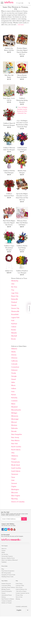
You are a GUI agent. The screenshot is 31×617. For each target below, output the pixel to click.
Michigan (14, 413)
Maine (13, 404)
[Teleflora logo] (9, 3)
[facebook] (3, 530)
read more (21, 24)
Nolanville (14, 299)
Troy (12, 290)
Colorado (14, 364)
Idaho (13, 382)
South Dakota (15, 471)
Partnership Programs (7, 556)
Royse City (14, 296)
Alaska (13, 352)
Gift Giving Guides (6, 573)
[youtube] (14, 530)
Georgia (14, 376)
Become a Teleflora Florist (8, 558)
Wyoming (14, 499)
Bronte (13, 339)
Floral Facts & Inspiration (8, 571)
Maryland (14, 407)
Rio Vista (14, 287)
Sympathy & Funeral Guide (8, 574)
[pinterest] (11, 530)
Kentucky (14, 398)
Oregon (13, 459)
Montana (14, 425)
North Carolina (16, 447)
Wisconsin (14, 492)
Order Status (19, 583)
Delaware (14, 370)
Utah (12, 480)
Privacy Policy (19, 595)
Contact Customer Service (22, 593)
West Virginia (15, 496)
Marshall (14, 336)
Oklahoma (14, 456)
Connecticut (15, 367)
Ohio (12, 453)
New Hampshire (16, 434)
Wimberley (14, 281)
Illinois (13, 385)
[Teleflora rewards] (11, 540)
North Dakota (15, 450)
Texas (13, 477)
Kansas (13, 394)
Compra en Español (7, 601)
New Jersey (15, 437)
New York (14, 443)
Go (24, 519)
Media (3, 552)
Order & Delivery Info (21, 589)
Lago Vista (14, 293)
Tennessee (14, 474)
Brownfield (14, 314)
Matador (14, 333)
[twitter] (5, 530)
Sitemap (18, 599)
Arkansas (14, 358)
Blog (3, 569)
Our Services (5, 554)
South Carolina (16, 468)
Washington (15, 489)
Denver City (15, 308)
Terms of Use (19, 597)
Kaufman (14, 324)
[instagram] (8, 530)
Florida (13, 373)
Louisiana (14, 401)
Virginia (13, 486)
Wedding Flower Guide (7, 576)
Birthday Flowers (6, 589)
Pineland (14, 302)
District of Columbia (17, 502)
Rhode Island (15, 465)
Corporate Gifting (6, 585)
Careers (4, 550)
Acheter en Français (7, 603)
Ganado (13, 305)
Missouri (14, 422)
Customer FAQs (20, 585)
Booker (13, 330)
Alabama (14, 349)
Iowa (12, 391)
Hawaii (13, 379)
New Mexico (15, 440)
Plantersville (15, 311)
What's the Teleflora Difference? (10, 560)
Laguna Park (15, 317)
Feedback (4, 562)
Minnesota (14, 416)
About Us (4, 548)
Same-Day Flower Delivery (8, 587)
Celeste (13, 327)
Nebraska (14, 428)
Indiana (13, 388)
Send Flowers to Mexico (8, 599)
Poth (12, 320)
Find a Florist (19, 587)
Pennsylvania (15, 462)
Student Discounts (6, 583)
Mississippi (14, 419)
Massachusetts (16, 410)
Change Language (21, 606)
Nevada (13, 431)
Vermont (14, 483)
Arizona (13, 355)
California (14, 361)
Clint (12, 284)
